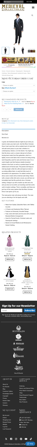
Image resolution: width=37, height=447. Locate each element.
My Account (6, 415)
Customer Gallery (8, 391)
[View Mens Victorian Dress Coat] (5, 50)
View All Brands (18, 373)
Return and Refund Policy (26, 388)
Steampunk (19, 71)
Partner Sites (6, 400)
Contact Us (24, 424)
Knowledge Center (8, 393)
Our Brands (6, 386)
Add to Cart (9, 259)
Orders (5, 417)
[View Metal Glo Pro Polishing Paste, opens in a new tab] (23, 103)
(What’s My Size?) (10, 88)
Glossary (5, 405)
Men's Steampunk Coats (14, 121)
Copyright (5, 396)
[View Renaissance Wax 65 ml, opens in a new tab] (19, 101)
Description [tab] (5, 130)
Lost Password (7, 429)
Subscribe (30, 310)
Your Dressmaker (10, 123)
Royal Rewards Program (26, 395)
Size (3, 88)
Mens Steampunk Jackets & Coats (17, 73)
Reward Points (7, 422)
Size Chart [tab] (5, 134)
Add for (28, 101)
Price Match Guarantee (26, 390)
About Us (5, 384)
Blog (4, 389)
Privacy (5, 398)
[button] (33, 8)
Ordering (21, 386)
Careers (5, 403)
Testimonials (22, 397)
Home (3, 71)
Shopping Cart (7, 420)
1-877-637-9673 (25, 417)
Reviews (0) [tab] (5, 137)
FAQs (21, 393)
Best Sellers (22, 399)
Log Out (5, 426)
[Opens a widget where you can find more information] (30, 444)
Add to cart (18, 109)
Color (3, 82)
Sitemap (23, 427)
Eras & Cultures (10, 71)
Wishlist (5, 424)
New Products (23, 402)
